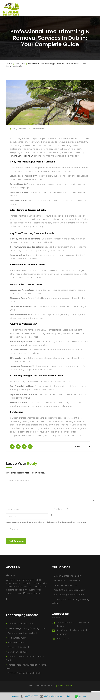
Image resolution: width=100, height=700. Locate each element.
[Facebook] (6, 599)
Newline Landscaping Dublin (23, 155)
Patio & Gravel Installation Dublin (69, 590)
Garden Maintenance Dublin (67, 576)
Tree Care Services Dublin (66, 585)
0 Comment (38, 128)
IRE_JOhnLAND (20, 128)
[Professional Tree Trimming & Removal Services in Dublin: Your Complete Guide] (12, 446)
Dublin (42, 210)
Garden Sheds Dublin (18, 652)
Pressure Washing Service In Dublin (24, 673)
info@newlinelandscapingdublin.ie (73, 630)
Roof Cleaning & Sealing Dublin (69, 594)
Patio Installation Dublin (19, 647)
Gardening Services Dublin (20, 623)
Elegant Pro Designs (63, 685)
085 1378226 (63, 638)
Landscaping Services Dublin (67, 580)
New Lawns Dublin (16, 642)
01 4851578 (62, 634)
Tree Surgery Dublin (17, 637)
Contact (15, 696)
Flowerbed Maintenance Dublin (23, 633)
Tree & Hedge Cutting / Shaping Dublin (26, 628)
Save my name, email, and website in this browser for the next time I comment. (46, 522)
